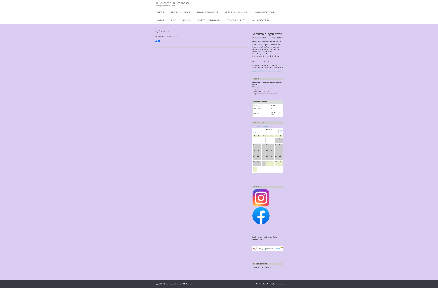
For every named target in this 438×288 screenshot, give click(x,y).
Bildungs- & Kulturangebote (207, 12)
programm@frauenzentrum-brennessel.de (267, 71)
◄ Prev (254, 131)
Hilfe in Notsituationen (260, 20)
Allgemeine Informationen (265, 12)
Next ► (281, 131)
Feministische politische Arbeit (237, 12)
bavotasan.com (278, 284)
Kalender (160, 20)
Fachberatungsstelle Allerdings (209, 20)
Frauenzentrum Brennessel (172, 4)
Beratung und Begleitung (180, 12)
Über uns (160, 12)
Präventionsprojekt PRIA (236, 20)
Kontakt (173, 20)
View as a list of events (260, 126)
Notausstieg (186, 20)
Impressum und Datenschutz (262, 267)
